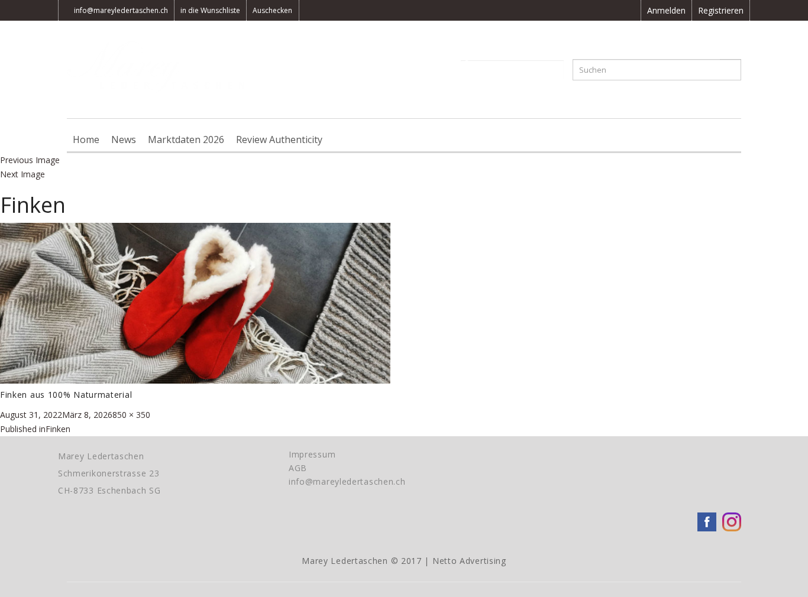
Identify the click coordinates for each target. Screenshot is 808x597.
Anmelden (666, 10)
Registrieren (721, 10)
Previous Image (30, 160)
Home (86, 139)
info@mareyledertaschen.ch (121, 10)
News (123, 139)
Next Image (22, 174)
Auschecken (272, 10)
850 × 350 (131, 414)
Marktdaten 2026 (186, 139)
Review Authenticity (279, 139)
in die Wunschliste (210, 10)
